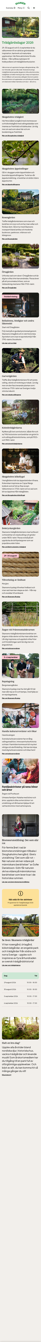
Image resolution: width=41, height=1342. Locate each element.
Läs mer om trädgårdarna (11, 965)
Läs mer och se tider (9, 343)
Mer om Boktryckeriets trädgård (14, 547)
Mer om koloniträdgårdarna (12, 443)
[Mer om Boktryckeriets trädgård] (20, 512)
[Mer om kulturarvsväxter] (20, 614)
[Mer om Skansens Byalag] (20, 564)
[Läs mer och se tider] (20, 305)
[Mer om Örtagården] (20, 256)
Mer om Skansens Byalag (11, 597)
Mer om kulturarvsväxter (11, 648)
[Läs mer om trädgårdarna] (20, 925)
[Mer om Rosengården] (20, 201)
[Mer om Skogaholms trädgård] (20, 101)
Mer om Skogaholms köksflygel (13, 495)
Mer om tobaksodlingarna (11, 395)
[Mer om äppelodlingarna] (20, 153)
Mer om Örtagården (9, 288)
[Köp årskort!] (20, 1028)
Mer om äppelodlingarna (11, 184)
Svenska (9, 8)
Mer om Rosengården (10, 239)
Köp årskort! (6, 1075)
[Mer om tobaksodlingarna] (20, 360)
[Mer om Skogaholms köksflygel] (20, 461)
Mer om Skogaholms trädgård (13, 135)
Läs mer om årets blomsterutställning (15, 882)
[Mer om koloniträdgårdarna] (20, 412)
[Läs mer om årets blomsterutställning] (20, 825)
